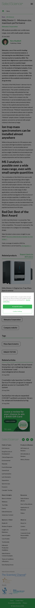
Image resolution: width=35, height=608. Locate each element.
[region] (17, 304)
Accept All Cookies (17, 306)
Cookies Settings (17, 311)
